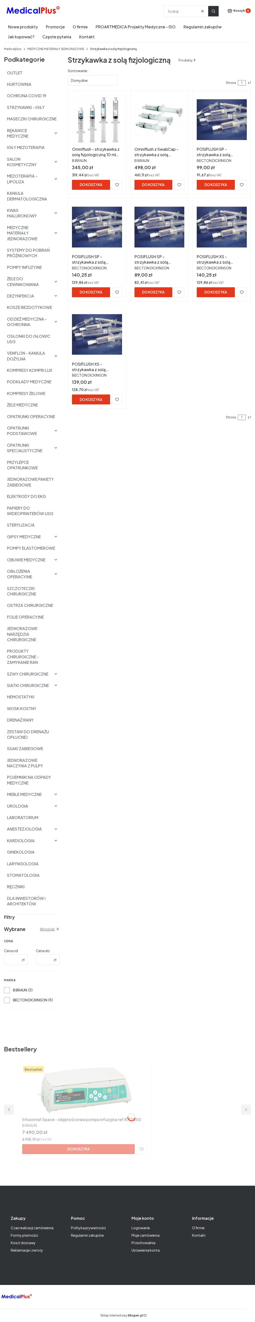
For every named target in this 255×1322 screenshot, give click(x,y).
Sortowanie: (78, 70)
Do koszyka (91, 184)
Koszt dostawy (23, 1242)
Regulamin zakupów (87, 1235)
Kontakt (199, 1235)
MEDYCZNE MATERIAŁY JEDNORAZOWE (55, 49)
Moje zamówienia (145, 1235)
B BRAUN (20, 990)
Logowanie (140, 1227)
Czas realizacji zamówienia (32, 1227)
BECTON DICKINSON (30, 1000)
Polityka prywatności (88, 1227)
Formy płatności (24, 1235)
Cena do (43, 950)
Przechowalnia (143, 1242)
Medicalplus (12, 49)
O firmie (198, 1227)
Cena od (11, 950)
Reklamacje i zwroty (27, 1250)
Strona (231, 83)
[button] (213, 11)
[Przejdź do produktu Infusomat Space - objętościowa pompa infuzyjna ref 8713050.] (84, 1090)
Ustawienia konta (145, 1250)
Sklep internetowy (121, 1315)
